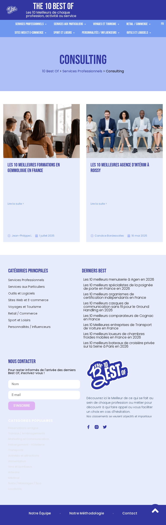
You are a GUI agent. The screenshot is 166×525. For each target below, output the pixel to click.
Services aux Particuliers (26, 287)
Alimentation (17, 461)
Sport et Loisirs (19, 320)
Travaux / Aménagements (26, 433)
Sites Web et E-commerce (28, 300)
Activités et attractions (23, 456)
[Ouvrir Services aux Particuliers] (85, 24)
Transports (15, 450)
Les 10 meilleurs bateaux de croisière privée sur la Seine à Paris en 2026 (119, 344)
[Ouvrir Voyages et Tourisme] (118, 24)
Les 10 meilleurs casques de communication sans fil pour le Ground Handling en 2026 (116, 307)
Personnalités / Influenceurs (29, 327)
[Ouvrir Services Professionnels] (46, 24)
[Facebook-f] (88, 427)
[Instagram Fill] (97, 427)
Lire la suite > (16, 204)
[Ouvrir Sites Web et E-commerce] (46, 32)
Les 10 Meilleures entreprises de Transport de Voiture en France (117, 326)
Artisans (13, 472)
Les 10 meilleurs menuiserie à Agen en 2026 (118, 279)
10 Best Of (50, 71)
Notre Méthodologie (86, 513)
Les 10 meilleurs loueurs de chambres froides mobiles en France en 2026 (114, 335)
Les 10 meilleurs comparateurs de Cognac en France (118, 317)
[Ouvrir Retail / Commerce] (150, 24)
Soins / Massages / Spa (24, 483)
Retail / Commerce (22, 313)
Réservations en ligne (23, 428)
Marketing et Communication (28, 439)
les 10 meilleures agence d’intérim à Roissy (120, 168)
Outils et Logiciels (21, 293)
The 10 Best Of (53, 6)
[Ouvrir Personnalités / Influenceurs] (119, 32)
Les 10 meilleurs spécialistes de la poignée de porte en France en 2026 (118, 287)
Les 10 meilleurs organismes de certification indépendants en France (114, 296)
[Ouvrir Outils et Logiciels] (150, 32)
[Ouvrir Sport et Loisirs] (74, 32)
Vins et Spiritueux (20, 467)
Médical (13, 478)
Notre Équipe (40, 513)
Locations (15, 489)
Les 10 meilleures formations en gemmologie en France (34, 168)
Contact (129, 513)
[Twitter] (105, 427)
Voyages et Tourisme (24, 307)
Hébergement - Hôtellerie (26, 445)
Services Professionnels (82, 71)
